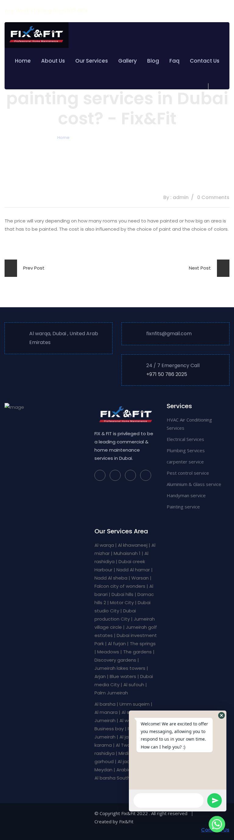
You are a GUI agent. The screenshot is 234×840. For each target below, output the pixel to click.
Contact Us (204, 60)
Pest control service (188, 473)
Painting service (183, 507)
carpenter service (185, 462)
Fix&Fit (126, 821)
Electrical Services (185, 439)
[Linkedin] (145, 475)
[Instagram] (115, 475)
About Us (53, 60)
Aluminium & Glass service (194, 484)
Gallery (127, 60)
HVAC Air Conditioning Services (189, 424)
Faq (174, 60)
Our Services (91, 60)
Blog (153, 60)
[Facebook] (99, 475)
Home (23, 60)
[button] (221, 715)
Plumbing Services (186, 450)
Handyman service (186, 495)
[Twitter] (130, 475)
